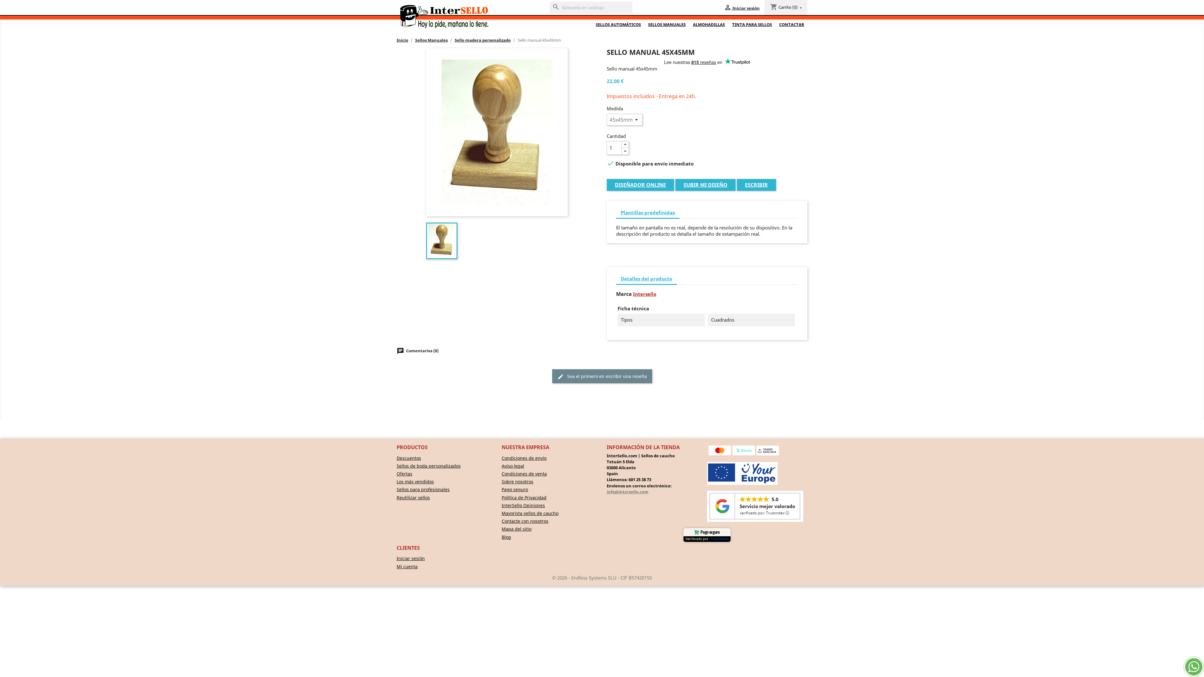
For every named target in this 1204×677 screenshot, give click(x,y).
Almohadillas (709, 24)
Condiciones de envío (524, 458)
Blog (506, 537)
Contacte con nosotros (525, 521)
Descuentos (409, 458)
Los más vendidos (415, 482)
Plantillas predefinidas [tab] (648, 212)
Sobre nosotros (517, 482)
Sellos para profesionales (423, 489)
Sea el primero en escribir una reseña (602, 376)
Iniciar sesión (411, 558)
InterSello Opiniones (523, 505)
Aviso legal (513, 466)
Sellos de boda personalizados (429, 466)
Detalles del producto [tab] (646, 279)
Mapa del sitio (516, 529)
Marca (624, 294)
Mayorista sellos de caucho (530, 513)
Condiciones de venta (524, 474)
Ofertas (404, 474)
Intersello (644, 294)
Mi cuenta (407, 566)
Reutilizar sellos (413, 498)
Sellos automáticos (618, 24)
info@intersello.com (627, 492)
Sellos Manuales (667, 24)
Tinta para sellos (752, 24)
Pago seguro (515, 489)
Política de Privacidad (524, 498)
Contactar (791, 24)
